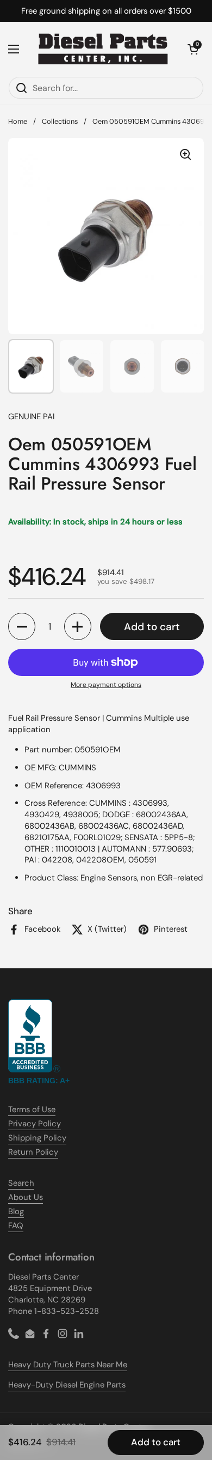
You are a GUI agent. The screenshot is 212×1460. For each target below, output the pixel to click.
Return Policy (33, 1152)
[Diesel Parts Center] (103, 49)
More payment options (106, 684)
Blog (16, 1211)
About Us (25, 1197)
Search (21, 1183)
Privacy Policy (34, 1123)
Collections (60, 121)
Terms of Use (31, 1109)
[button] (193, 49)
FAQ (15, 1225)
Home (17, 121)
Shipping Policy (37, 1137)
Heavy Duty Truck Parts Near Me (67, 1364)
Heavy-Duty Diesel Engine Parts (67, 1384)
